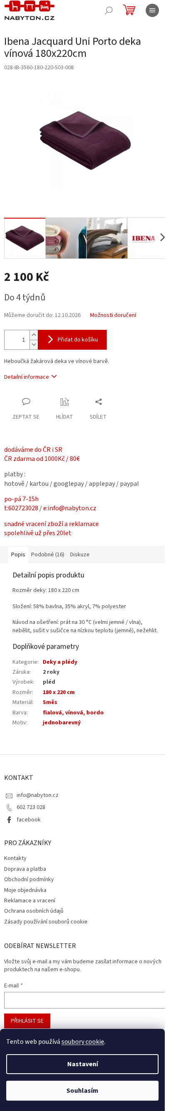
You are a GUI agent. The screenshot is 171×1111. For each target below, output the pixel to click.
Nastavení (82, 1064)
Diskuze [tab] (80, 555)
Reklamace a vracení (29, 901)
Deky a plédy (60, 662)
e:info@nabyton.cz (69, 508)
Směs (50, 702)
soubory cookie (82, 1041)
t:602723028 (21, 508)
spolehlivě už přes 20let (37, 533)
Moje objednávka (25, 890)
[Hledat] (108, 10)
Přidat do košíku (78, 340)
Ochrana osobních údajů (34, 911)
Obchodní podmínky (29, 879)
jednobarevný (62, 723)
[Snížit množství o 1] (33, 344)
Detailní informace (26, 377)
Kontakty (15, 858)
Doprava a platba (25, 869)
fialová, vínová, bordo (73, 713)
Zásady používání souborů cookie (46, 922)
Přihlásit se (27, 1021)
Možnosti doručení (113, 315)
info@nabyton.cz (38, 795)
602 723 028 (31, 807)
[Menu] (152, 10)
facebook (29, 820)
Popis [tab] (18, 555)
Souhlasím (82, 1090)
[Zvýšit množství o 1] (33, 335)
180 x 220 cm (59, 692)
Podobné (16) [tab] (47, 555)
